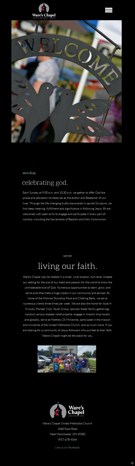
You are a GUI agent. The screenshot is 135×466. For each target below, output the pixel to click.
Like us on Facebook (67, 447)
